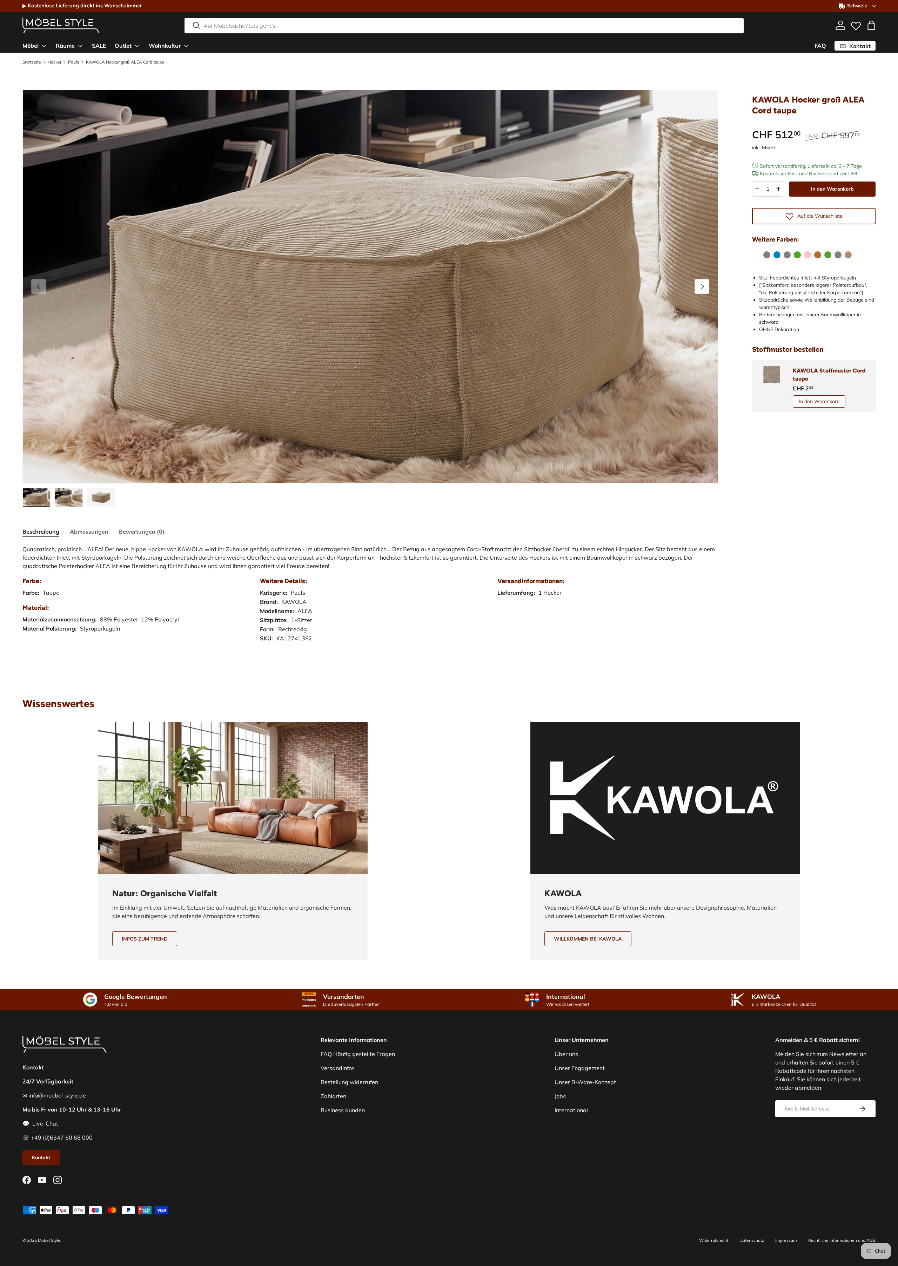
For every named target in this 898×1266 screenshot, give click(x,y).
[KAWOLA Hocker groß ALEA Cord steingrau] (838, 254)
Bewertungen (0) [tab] (142, 531)
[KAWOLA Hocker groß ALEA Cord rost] (817, 254)
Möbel (30, 45)
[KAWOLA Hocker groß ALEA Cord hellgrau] (787, 254)
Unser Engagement (580, 1068)
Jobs (560, 1096)
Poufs (73, 62)
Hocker (54, 62)
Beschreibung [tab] (40, 531)
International (571, 1110)
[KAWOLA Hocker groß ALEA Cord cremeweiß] (756, 254)
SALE (99, 45)
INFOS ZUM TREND (145, 939)
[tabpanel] (370, 601)
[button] (871, 25)
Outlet (123, 45)
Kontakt (41, 1157)
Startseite (31, 62)
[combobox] (464, 25)
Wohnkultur (165, 45)
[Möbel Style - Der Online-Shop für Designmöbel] (61, 25)
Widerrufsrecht (713, 1240)
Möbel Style (49, 1240)
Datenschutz (751, 1240)
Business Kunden (343, 1110)
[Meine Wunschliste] (856, 24)
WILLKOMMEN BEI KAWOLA (588, 939)
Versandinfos (338, 1068)
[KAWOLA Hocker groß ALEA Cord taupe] (848, 254)
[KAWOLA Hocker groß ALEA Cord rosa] (807, 254)
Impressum (786, 1240)
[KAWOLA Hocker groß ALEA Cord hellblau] (777, 254)
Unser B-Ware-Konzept (585, 1082)
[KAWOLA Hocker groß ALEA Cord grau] (766, 254)
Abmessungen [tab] (89, 531)
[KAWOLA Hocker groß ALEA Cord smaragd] (827, 254)
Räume (65, 45)
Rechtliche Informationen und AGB (842, 1240)
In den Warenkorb (832, 189)
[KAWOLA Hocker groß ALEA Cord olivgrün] (797, 254)
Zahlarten (333, 1096)
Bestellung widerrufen (349, 1082)
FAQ (820, 45)
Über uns (566, 1053)
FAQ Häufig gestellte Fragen (358, 1053)
